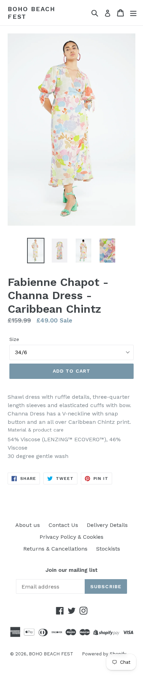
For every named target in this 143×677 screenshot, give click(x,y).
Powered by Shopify (104, 653)
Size (14, 339)
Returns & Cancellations (55, 548)
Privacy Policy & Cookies (71, 537)
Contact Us (63, 525)
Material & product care (36, 430)
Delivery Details (107, 525)
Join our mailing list (71, 570)
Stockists (108, 548)
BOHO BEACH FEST (32, 12)
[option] (36, 250)
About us (27, 525)
